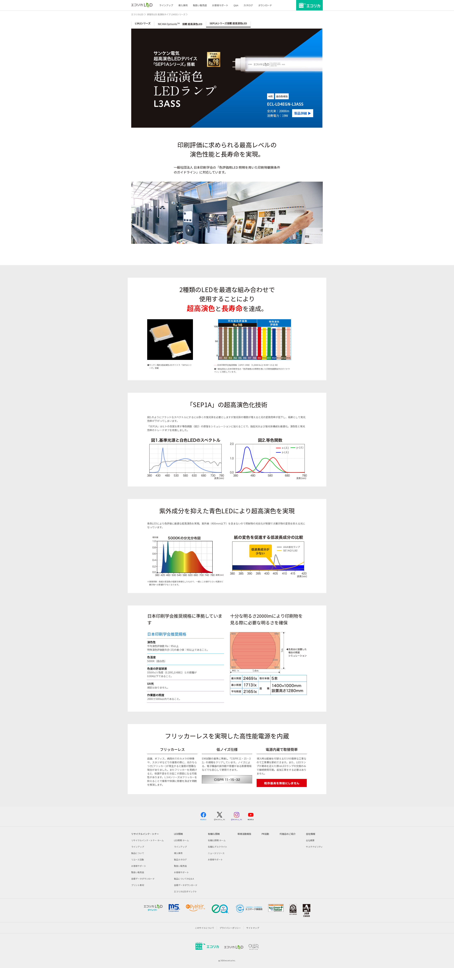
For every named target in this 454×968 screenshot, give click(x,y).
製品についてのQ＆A (184, 878)
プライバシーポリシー (230, 927)
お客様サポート (220, 5)
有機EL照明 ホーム (217, 840)
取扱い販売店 (200, 5)
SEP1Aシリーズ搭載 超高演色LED (228, 23)
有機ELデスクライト (217, 846)
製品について (137, 853)
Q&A (236, 5)
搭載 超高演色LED (180, 24)
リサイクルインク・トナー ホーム (147, 840)
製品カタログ (180, 859)
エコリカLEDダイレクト (185, 891)
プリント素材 (137, 885)
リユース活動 (137, 859)
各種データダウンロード (143, 878)
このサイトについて (204, 927)
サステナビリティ (314, 846)
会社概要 (310, 840)
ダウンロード (265, 5)
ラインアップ (166, 5)
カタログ (248, 5)
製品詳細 (300, 113)
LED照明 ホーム (181, 840)
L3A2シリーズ (143, 23)
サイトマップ (252, 927)
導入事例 (183, 5)
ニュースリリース (216, 853)
